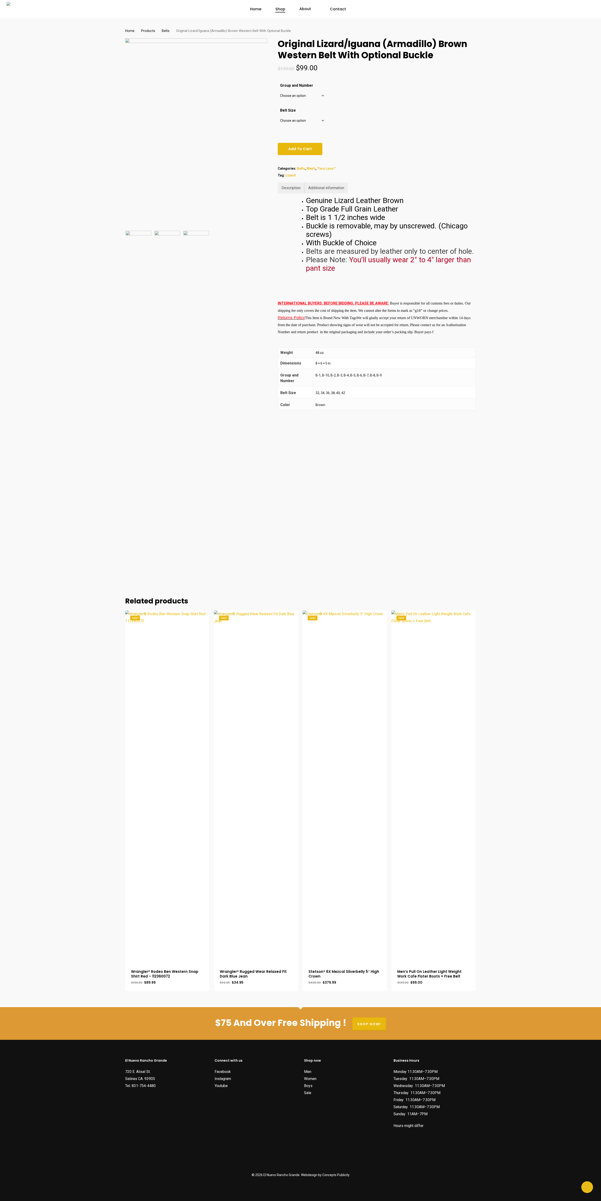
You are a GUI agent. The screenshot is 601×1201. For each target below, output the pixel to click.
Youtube (221, 1086)
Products (148, 31)
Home (130, 31)
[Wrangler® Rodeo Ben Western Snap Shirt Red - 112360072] (167, 786)
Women (310, 1078)
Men (307, 1071)
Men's (311, 168)
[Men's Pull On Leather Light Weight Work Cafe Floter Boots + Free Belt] (433, 786)
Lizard (290, 175)
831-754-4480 (144, 1086)
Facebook (223, 1071)
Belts (166, 31)
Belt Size (288, 110)
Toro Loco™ (326, 168)
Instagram (223, 1078)
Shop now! (369, 1024)
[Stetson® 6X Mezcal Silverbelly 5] (345, 786)
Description (290, 188)
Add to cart (300, 149)
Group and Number (296, 85)
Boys (308, 1086)
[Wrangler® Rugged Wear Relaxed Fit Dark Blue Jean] (256, 786)
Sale (307, 1093)
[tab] (291, 188)
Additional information (326, 188)
